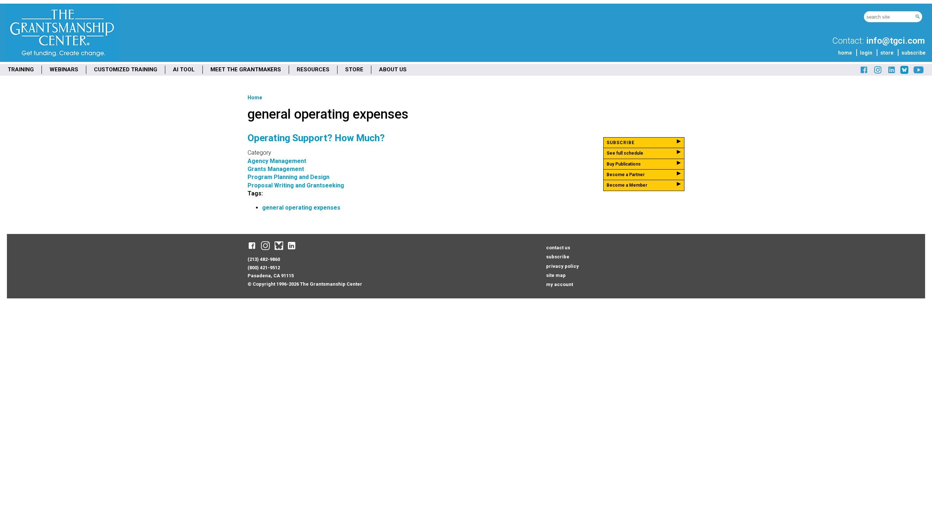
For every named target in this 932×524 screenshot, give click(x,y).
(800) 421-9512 (264, 267)
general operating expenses (301, 207)
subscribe (913, 53)
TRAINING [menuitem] (21, 69)
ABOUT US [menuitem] (393, 69)
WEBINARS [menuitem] (64, 69)
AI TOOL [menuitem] (184, 69)
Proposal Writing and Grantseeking (296, 185)
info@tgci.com (895, 41)
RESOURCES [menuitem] (313, 69)
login (866, 53)
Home (255, 97)
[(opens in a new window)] (864, 72)
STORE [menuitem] (354, 69)
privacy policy (562, 266)
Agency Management (277, 161)
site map (556, 275)
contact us (558, 247)
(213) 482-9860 (264, 259)
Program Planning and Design (288, 177)
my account (559, 284)
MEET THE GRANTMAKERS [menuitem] (245, 69)
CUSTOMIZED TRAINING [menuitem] (125, 69)
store (886, 53)
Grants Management (276, 169)
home (845, 53)
